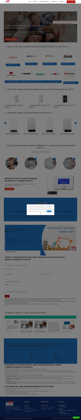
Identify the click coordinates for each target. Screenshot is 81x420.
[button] (76, 417)
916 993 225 (72, 1)
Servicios (62, 1)
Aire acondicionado (44, 1)
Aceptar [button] (49, 211)
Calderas (35, 1)
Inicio (30, 1)
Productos (54, 1)
